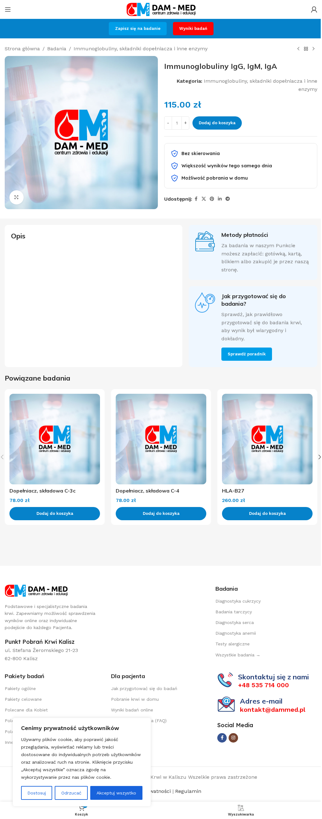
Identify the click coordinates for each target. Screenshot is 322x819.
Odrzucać (71, 792)
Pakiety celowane (23, 699)
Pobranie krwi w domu (135, 699)
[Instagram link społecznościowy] (233, 738)
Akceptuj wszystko (116, 792)
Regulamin (187, 791)
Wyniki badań (193, 28)
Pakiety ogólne (20, 688)
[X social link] (204, 199)
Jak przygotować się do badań (144, 688)
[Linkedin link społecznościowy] (220, 199)
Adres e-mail (261, 701)
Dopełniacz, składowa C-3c (42, 491)
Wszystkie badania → (237, 654)
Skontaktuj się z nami (273, 676)
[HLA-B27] (267, 439)
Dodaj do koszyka (217, 122)
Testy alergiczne (232, 643)
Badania (56, 49)
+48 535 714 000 (263, 685)
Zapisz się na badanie (137, 28)
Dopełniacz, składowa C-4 (147, 491)
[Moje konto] (314, 9)
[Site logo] (161, 9)
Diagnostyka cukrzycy (238, 601)
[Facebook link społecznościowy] (196, 199)
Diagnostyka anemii (235, 633)
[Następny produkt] (313, 49)
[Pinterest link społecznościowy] (212, 199)
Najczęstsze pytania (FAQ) (139, 720)
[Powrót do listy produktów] (306, 49)
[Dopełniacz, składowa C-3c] (54, 439)
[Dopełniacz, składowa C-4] (161, 439)
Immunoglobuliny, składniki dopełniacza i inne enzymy (141, 49)
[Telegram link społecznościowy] (228, 199)
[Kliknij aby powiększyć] (16, 197)
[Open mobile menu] (8, 9)
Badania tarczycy (233, 611)
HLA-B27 (233, 491)
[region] (82, 762)
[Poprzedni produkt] (298, 49)
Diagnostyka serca (234, 622)
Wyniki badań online (132, 709)
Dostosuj (36, 792)
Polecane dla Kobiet (26, 709)
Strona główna (22, 49)
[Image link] (36, 590)
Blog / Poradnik (127, 731)
